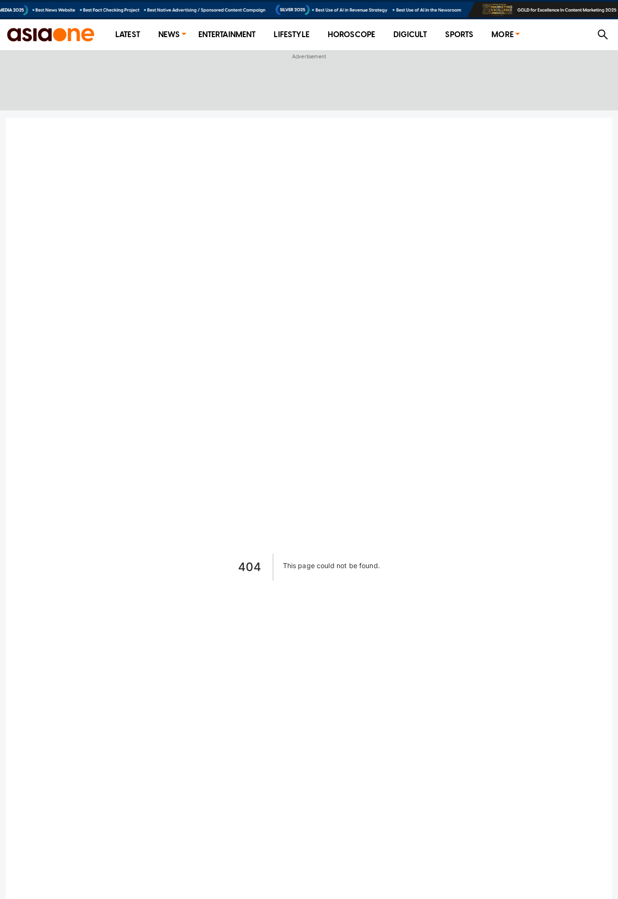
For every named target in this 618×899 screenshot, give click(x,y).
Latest (127, 34)
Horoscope (351, 34)
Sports (459, 34)
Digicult (410, 34)
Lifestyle (291, 34)
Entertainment (227, 34)
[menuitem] (127, 35)
